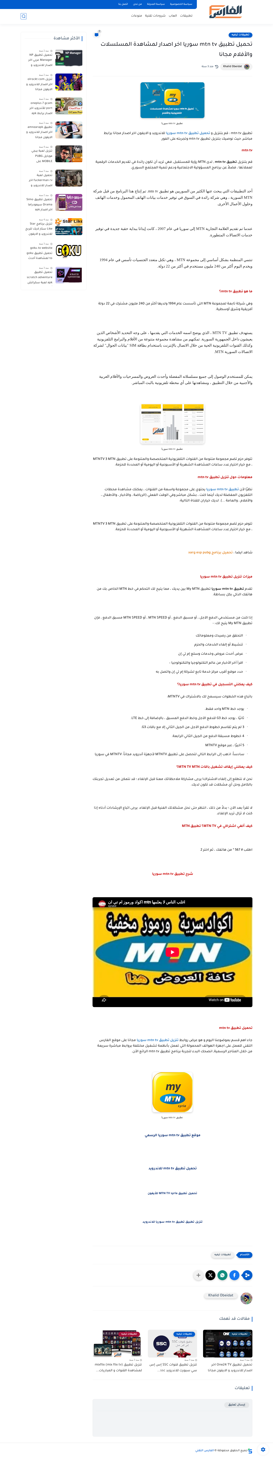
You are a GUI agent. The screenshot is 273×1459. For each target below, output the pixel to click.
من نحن (137, 4)
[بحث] (24, 16)
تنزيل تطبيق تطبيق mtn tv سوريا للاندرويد (172, 1222)
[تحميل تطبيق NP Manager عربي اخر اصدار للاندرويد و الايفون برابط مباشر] (68, 57)
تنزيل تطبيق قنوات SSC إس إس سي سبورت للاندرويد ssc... (173, 1367)
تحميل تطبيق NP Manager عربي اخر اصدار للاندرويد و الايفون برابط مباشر (39, 61)
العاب (173, 16)
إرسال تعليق (236, 1404)
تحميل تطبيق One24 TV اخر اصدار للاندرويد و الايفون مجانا (230, 1367)
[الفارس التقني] (225, 12)
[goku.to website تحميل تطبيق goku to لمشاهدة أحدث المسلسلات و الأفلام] (68, 250)
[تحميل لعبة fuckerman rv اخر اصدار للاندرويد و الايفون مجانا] (68, 178)
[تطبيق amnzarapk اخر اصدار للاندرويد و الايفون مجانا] (68, 129)
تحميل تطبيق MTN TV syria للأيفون (172, 1193)
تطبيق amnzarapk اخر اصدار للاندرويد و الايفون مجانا (39, 132)
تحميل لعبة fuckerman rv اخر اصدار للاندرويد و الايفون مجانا (40, 181)
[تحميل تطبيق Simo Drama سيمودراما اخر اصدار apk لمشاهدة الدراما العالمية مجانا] (68, 202)
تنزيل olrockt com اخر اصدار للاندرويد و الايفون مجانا (39, 84)
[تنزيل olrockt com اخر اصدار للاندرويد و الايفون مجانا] (68, 82)
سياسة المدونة (156, 4)
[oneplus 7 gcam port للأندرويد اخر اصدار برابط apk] (68, 105)
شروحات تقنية (155, 16)
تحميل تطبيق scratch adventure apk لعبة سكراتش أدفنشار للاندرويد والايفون (39, 278)
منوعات (136, 16)
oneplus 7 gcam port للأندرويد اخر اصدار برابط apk (41, 108)
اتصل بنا (123, 4)
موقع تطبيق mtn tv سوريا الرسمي (172, 1136)
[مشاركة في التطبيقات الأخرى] (198, 1275)
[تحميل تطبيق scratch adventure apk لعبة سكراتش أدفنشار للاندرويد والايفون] (68, 275)
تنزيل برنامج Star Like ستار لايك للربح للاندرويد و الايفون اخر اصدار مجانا (38, 230)
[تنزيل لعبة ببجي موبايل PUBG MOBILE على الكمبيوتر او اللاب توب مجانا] (68, 153)
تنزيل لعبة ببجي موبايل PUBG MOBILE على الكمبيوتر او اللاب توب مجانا (41, 157)
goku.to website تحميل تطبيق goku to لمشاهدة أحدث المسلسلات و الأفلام (39, 254)
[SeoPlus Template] (250, 1451)
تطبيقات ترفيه (240, 35)
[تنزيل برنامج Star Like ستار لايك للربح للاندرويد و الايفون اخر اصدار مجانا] (68, 226)
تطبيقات (186, 16)
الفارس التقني (204, 1450)
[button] (234, 1275)
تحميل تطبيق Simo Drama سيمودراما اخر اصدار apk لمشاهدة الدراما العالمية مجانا (39, 205)
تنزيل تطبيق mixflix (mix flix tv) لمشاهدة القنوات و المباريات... (118, 1367)
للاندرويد (155, 1169)
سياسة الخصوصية (181, 4)
